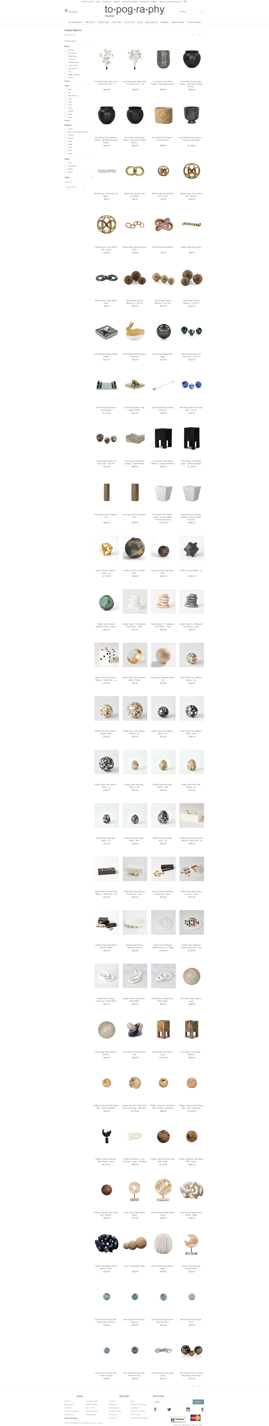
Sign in (162, 2)
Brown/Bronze (73, 95)
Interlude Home (73, 62)
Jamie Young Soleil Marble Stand (134, 1213)
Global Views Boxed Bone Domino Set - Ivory (134, 892)
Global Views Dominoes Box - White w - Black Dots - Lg (191, 839)
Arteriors (71, 50)
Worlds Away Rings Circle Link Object (134, 195)
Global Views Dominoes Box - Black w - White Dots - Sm (106, 892)
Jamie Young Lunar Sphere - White (162, 1267)
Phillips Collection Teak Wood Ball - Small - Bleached (106, 1106)
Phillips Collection (74, 75)
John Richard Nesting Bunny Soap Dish (134, 355)
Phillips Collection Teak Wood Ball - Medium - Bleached (163, 1106)
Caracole (67, 1408)
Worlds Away (91, 1415)
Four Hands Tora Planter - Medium (191, 1053)
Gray (70, 105)
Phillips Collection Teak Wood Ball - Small (191, 1160)
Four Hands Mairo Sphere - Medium (106, 1053)
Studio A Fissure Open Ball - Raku (162, 572)
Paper (70, 147)
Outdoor (129, 22)
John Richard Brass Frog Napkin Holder (134, 408)
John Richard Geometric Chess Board (106, 408)
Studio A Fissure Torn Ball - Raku (134, 572)
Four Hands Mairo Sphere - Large (191, 999)
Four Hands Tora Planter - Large (162, 1053)
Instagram (188, 1409)
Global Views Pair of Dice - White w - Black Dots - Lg (106, 678)
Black (70, 89)
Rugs (140, 22)
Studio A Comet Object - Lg (191, 571)
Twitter (169, 1409)
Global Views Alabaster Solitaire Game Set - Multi (191, 946)
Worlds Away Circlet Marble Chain (106, 301)
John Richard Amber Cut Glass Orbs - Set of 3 (106, 462)
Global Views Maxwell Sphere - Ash (163, 678)
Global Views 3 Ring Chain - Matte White (134, 999)
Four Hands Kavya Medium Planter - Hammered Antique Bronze (106, 140)
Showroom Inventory (129, 2)
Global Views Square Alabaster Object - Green (106, 625)
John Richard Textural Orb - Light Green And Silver (106, 1320)
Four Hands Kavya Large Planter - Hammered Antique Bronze (191, 84)
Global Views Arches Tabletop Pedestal (134, 946)
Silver (70, 117)
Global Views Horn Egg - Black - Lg (163, 839)
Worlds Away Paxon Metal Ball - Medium (191, 195)
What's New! (178, 22)
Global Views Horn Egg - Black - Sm (106, 839)
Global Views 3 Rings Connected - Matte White (106, 999)
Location (116, 2)
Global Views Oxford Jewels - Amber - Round (134, 678)
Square (70, 172)
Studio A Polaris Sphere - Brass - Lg (106, 572)
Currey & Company (71, 1411)
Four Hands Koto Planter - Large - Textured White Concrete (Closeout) (162, 517)
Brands (165, 22)
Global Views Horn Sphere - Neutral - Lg (134, 732)
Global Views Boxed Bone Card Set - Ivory (191, 892)
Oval (69, 163)
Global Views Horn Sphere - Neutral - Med (106, 732)
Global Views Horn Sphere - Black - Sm (162, 732)
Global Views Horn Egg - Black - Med (134, 839)
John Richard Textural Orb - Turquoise (134, 1320)
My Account (144, 2)
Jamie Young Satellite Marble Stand (163, 1213)
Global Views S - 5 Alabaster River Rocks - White (134, 625)
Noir (69, 71)
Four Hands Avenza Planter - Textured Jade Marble (191, 138)
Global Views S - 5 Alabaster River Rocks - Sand (162, 625)
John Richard (72, 68)
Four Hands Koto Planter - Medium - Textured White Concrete (191, 517)
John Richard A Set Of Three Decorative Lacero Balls (191, 1374)
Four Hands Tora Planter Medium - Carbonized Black (162, 462)
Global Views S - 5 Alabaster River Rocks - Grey (191, 625)
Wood (70, 153)
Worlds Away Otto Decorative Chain (134, 248)
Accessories (75, 22)
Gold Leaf (71, 59)
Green (70, 108)
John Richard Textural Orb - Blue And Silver (163, 1320)
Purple (70, 114)
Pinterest (179, 1409)
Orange (70, 111)
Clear (70, 99)
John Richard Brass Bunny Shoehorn (163, 408)
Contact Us (106, 2)
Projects (153, 2)
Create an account (174, 2)
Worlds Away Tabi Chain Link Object (106, 195)
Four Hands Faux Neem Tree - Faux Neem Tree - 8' (106, 82)
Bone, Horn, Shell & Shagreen (78, 132)
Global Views (72, 56)
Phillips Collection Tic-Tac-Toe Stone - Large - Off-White (134, 1160)
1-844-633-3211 (87, 2)
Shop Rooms (194, 22)
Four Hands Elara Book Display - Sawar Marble (134, 462)
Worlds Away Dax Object (191, 247)
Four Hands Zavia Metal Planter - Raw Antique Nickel (162, 82)
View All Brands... (71, 1418)
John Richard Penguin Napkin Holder (106, 355)
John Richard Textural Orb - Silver (191, 1320)
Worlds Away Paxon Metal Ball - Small (162, 195)
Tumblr (202, 1409)
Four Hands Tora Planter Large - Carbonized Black (191, 462)
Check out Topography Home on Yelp (187, 1425)
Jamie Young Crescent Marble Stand (191, 1267)
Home (97, 2)
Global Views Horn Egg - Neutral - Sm (134, 785)
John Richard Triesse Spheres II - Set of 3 (162, 301)
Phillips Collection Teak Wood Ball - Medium (106, 1213)
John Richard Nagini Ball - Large (162, 355)
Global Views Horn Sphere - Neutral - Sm (191, 678)
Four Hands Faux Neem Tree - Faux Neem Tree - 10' (134, 82)
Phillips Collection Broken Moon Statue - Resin (106, 1160)
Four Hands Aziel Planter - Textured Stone (162, 138)
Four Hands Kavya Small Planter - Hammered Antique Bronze (134, 140)
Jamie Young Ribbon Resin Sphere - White (191, 1213)
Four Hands (72, 53)
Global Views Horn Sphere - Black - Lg (106, 785)
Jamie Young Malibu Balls (134, 1266)
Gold (69, 102)
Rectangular (72, 166)
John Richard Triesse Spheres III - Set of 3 (134, 301)
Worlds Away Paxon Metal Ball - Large (106, 248)
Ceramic (71, 135)
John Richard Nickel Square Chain (162, 1374)
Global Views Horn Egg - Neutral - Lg (191, 785)
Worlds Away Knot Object (162, 247)
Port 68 (70, 78)
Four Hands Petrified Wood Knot (134, 1053)
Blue (69, 92)
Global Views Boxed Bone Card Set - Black (106, 946)
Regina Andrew (92, 1411)
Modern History (92, 1405)
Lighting (116, 22)
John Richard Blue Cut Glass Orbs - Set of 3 (191, 408)
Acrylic (70, 129)
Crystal (70, 138)
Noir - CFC (90, 1408)
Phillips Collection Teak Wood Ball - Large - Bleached (191, 1106)
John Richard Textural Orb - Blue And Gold (134, 1374)
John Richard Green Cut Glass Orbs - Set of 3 (191, 355)
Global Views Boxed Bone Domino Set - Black (162, 892)
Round (70, 169)
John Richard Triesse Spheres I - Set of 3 (191, 301)
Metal (70, 144)
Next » (202, 35)
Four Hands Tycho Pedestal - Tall (106, 515)
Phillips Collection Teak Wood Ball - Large (163, 1160)
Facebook (155, 1409)
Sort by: (68, 182)
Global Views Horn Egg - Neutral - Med (163, 785)
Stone (70, 150)
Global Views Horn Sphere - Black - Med (191, 732)
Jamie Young (72, 65)
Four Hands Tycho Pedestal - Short (134, 515)
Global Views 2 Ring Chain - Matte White (162, 999)
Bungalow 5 (69, 1405)
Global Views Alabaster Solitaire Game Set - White (163, 946)
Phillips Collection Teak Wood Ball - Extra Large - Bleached (134, 1106)
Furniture (103, 22)
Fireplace (90, 22)
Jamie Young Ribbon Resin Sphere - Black (106, 1267)
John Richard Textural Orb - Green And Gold (106, 1374)
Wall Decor (151, 22)
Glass (70, 141)
